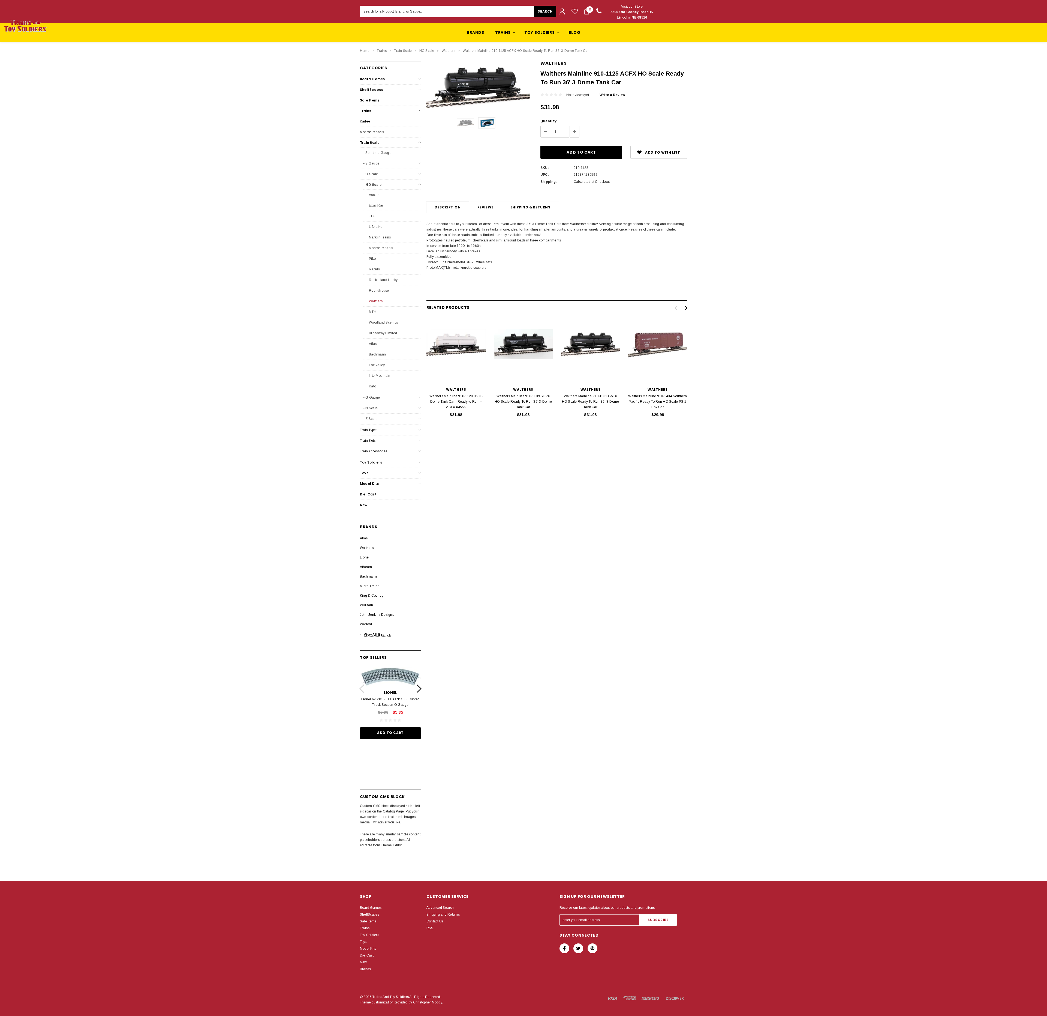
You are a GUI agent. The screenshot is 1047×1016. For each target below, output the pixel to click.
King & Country (371, 595)
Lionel (364, 557)
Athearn (366, 567)
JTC (371, 216)
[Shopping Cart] (586, 11)
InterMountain (379, 376)
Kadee (365, 121)
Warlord (366, 624)
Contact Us (434, 921)
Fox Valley (376, 365)
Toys (364, 473)
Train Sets (367, 441)
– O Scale (370, 174)
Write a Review (612, 95)
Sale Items (369, 100)
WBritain (366, 605)
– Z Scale (370, 419)
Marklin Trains (379, 237)
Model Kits (369, 483)
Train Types (369, 430)
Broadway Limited (382, 333)
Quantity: (548, 121)
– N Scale (370, 408)
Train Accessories (373, 451)
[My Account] (562, 11)
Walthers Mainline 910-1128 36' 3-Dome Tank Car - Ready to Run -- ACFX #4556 (456, 401)
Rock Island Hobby (383, 280)
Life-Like (375, 227)
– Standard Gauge (377, 153)
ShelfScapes (371, 89)
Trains (381, 51)
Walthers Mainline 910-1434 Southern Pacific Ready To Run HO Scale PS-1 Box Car (657, 401)
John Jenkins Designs (377, 615)
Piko (372, 259)
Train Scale (403, 51)
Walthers (448, 51)
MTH (372, 312)
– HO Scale (372, 185)
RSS (430, 928)
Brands (475, 32)
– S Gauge (371, 163)
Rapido (374, 269)
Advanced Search (440, 908)
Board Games (372, 79)
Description (448, 207)
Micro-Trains (369, 586)
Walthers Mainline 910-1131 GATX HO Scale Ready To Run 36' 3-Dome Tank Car (590, 401)
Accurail (374, 195)
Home (364, 51)
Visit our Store (632, 12)
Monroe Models (372, 132)
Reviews (485, 207)
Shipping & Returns (530, 207)
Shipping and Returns (443, 914)
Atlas (372, 344)
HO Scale (426, 51)
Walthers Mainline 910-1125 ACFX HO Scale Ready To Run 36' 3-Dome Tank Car (526, 51)
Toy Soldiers (371, 462)
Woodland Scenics (383, 322)
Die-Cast (368, 494)
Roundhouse (378, 290)
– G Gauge (371, 397)
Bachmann (377, 354)
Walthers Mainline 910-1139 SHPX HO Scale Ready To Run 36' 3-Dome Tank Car (523, 401)
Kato (372, 386)
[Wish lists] (574, 11)
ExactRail (376, 205)
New (364, 505)
